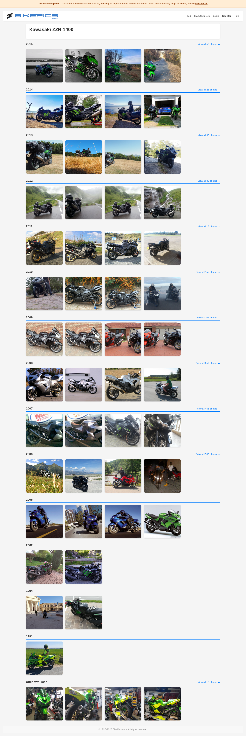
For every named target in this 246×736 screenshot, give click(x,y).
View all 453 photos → (208, 408)
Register (226, 16)
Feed (188, 16)
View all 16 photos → (209, 226)
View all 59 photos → (209, 44)
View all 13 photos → (209, 682)
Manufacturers (202, 16)
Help (236, 16)
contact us (201, 3)
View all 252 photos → (208, 363)
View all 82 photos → (209, 180)
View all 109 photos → (208, 317)
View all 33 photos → (209, 135)
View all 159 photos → (208, 272)
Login (216, 16)
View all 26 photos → (209, 89)
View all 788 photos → (208, 454)
